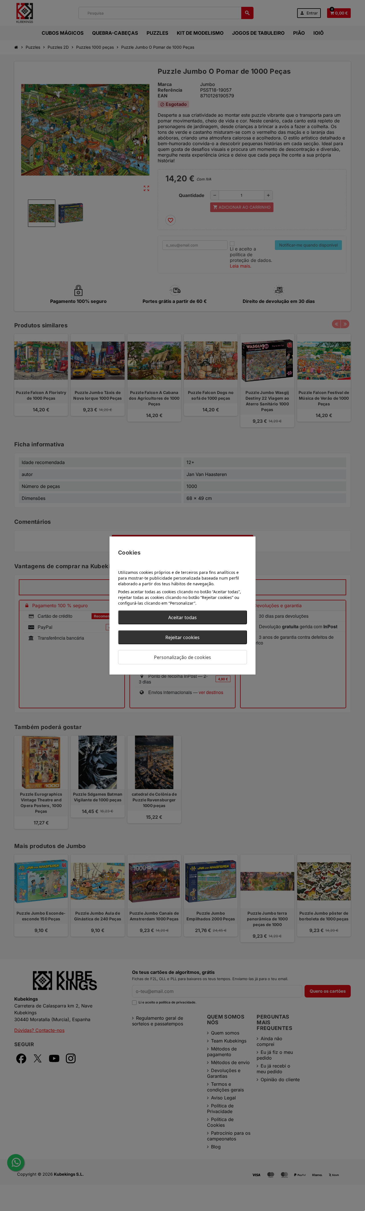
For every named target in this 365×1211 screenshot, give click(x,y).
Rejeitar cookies (182, 637)
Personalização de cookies (182, 657)
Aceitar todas (182, 617)
